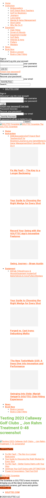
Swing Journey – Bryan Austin (26, 263)
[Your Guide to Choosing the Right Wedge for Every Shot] (24, 195)
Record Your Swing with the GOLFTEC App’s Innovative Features (25, 233)
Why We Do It (16, 25)
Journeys (14, 15)
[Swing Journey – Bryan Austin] (24, 258)
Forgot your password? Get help (14, 106)
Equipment (10, 27)
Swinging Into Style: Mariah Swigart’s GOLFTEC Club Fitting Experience (27, 396)
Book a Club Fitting (18, 54)
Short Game (15, 22)
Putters (13, 42)
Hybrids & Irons (17, 39)
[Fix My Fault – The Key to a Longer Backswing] (24, 165)
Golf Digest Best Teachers (22, 10)
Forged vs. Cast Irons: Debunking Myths (22, 332)
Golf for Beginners (18, 13)
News (7, 47)
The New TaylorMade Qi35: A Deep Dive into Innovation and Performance (26, 363)
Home (7, 3)
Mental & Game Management (23, 20)
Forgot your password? (10, 71)
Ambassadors (16, 8)
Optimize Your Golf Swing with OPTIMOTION (25, 469)
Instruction (10, 5)
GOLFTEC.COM (12, 89)
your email (28, 79)
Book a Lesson (17, 52)
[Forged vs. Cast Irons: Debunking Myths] (24, 325)
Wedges (14, 44)
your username (30, 63)
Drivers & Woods (17, 32)
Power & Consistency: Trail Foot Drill (21, 471)
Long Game (15, 18)
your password (30, 66)
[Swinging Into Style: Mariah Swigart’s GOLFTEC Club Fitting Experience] (24, 389)
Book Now (9, 49)
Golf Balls (14, 37)
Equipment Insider (18, 35)
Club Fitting (15, 30)
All (11, 136)
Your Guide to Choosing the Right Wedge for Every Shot (25, 202)
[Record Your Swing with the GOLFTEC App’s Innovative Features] (24, 225)
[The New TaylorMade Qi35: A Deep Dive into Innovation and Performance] (24, 356)
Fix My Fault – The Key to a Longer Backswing (25, 172)
